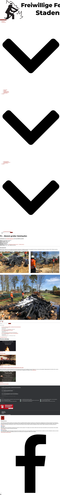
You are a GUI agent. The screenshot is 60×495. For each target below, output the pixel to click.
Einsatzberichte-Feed (3, 337)
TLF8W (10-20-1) (21, 244)
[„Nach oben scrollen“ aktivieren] (0, 494)
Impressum (3, 411)
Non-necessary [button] (3, 429)
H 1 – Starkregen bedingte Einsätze (7, 390)
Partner (3, 413)
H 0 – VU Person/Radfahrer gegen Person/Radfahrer (10, 333)
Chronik (5, 90)
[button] (31, 160)
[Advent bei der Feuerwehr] (8, 381)
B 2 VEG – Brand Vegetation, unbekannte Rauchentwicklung (11, 387)
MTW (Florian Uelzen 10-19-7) (13, 244)
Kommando (5, 89)
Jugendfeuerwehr (6, 92)
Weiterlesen (34, 370)
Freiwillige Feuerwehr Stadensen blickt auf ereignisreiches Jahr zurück (11, 367)
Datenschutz (4, 412)
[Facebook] (31, 492)
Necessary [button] (2, 425)
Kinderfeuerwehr (6, 91)
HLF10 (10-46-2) (6, 161)
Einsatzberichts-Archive (7, 231)
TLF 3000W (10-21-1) (7, 162)
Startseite (3, 21)
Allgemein (1, 351)
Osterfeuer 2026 (2, 353)
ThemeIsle (9, 414)
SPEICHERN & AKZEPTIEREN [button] (6, 432)
